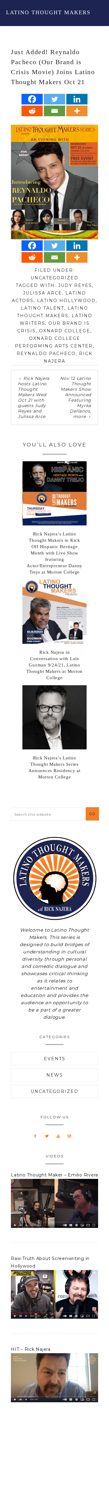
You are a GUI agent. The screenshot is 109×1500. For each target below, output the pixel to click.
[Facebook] (32, 99)
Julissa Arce (42, 293)
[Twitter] (54, 99)
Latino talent (42, 308)
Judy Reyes (75, 285)
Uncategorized (54, 278)
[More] (77, 111)
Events (54, 1058)
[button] (97, 12)
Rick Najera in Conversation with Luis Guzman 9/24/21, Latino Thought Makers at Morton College (54, 665)
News (54, 1075)
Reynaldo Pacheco (46, 353)
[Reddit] (32, 111)
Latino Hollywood (66, 300)
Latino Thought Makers (48, 12)
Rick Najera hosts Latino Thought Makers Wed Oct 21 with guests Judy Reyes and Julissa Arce (33, 397)
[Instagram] (71, 1136)
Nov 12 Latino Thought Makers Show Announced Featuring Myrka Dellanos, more (75, 397)
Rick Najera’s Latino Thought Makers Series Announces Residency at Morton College (54, 767)
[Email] (54, 111)
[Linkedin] (77, 99)
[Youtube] (60, 1136)
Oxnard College (64, 331)
